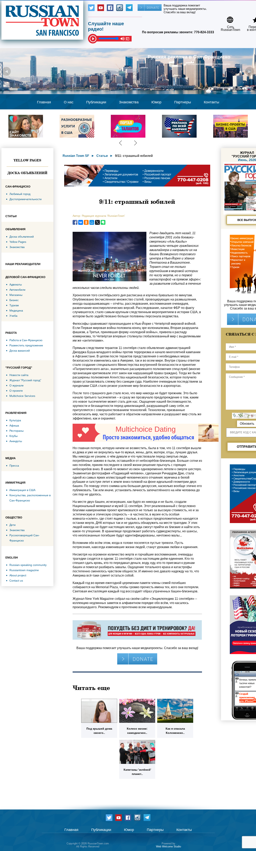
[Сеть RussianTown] (228, 18)
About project (17, 575)
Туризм (14, 305)
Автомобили (17, 289)
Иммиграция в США (22, 490)
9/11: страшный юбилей (134, 155)
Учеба (13, 315)
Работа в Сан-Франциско (25, 340)
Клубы (13, 436)
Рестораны (16, 430)
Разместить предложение (26, 345)
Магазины (15, 294)
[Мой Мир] (91, 222)
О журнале (16, 385)
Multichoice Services (22, 395)
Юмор (156, 102)
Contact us (16, 580)
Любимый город (19, 194)
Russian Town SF (76, 155)
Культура (15, 420)
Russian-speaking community (28, 565)
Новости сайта (18, 375)
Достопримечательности (25, 199)
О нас (68, 102)
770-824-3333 (204, 32)
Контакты (211, 102)
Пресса (14, 465)
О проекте (16, 390)
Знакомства (129, 102)
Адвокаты (15, 284)
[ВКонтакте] (80, 222)
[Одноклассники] (86, 222)
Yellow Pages (27, 160)
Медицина (16, 310)
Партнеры (182, 102)
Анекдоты (15, 441)
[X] (97, 222)
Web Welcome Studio (168, 846)
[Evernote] (103, 222)
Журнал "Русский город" (25, 380)
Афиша (14, 425)
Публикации (96, 102)
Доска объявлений (27, 173)
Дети (12, 524)
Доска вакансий (19, 350)
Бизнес (14, 300)
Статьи (102, 155)
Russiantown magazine (24, 570)
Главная (44, 102)
